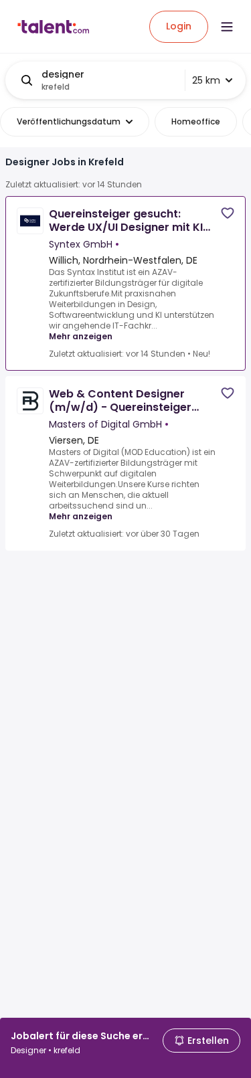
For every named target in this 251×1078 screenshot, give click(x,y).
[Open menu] (227, 27)
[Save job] (227, 213)
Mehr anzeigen (80, 336)
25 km (206, 80)
